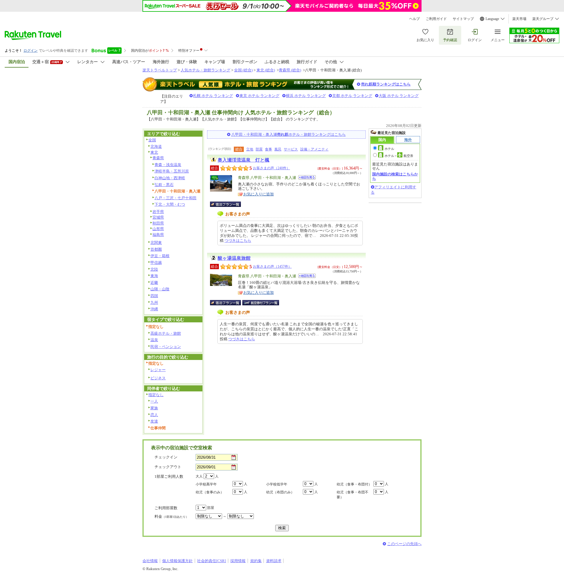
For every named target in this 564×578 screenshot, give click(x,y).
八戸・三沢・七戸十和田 (176, 198)
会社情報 (150, 561)
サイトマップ (463, 19)
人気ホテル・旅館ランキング (205, 70)
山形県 (158, 229)
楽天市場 (519, 19)
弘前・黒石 (164, 184)
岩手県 (158, 212)
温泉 (154, 340)
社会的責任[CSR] (211, 561)
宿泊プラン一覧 (228, 204)
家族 (154, 408)
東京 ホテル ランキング (259, 95)
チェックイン (166, 457)
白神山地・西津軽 (170, 178)
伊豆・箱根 (159, 256)
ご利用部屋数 (166, 508)
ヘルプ (414, 19)
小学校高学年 (206, 484)
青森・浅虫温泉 (168, 164)
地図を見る (307, 177)
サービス (291, 149)
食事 (268, 149)
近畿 (154, 282)
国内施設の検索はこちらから (395, 176)
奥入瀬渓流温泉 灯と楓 (243, 160)
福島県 (158, 234)
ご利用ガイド (436, 19)
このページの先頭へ (404, 544)
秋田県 (158, 223)
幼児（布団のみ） (280, 492)
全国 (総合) (243, 70)
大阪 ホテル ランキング (399, 95)
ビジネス (158, 378)
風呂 (277, 149)
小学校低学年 (276, 484)
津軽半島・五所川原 (172, 171)
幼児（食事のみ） (210, 492)
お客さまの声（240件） (271, 168)
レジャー (158, 370)
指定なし (156, 395)
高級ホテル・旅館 (165, 333)
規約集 (256, 561)
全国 (152, 140)
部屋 (259, 149)
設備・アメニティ (314, 149)
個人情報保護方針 (177, 561)
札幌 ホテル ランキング (213, 95)
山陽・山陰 (159, 289)
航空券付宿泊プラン (260, 302)
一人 (154, 401)
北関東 (156, 242)
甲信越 (156, 262)
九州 (154, 302)
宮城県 (158, 217)
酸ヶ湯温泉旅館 (234, 258)
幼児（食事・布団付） (354, 484)
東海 (154, 276)
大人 (199, 476)
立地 (249, 149)
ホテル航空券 (399, 156)
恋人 (154, 415)
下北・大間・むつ (170, 204)
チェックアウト (168, 467)
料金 (172, 516)
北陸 (154, 269)
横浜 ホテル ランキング (306, 95)
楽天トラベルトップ (159, 70)
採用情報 (238, 561)
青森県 (158, 158)
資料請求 (273, 561)
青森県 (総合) (290, 70)
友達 (154, 421)
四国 (154, 296)
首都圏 (156, 249)
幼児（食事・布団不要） (352, 494)
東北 (154, 152)
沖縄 (154, 309)
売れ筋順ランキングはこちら (386, 84)
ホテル (389, 148)
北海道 (156, 146)
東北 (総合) (265, 70)
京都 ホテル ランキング (352, 95)
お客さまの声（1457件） (272, 266)
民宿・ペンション (165, 346)
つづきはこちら (237, 240)
